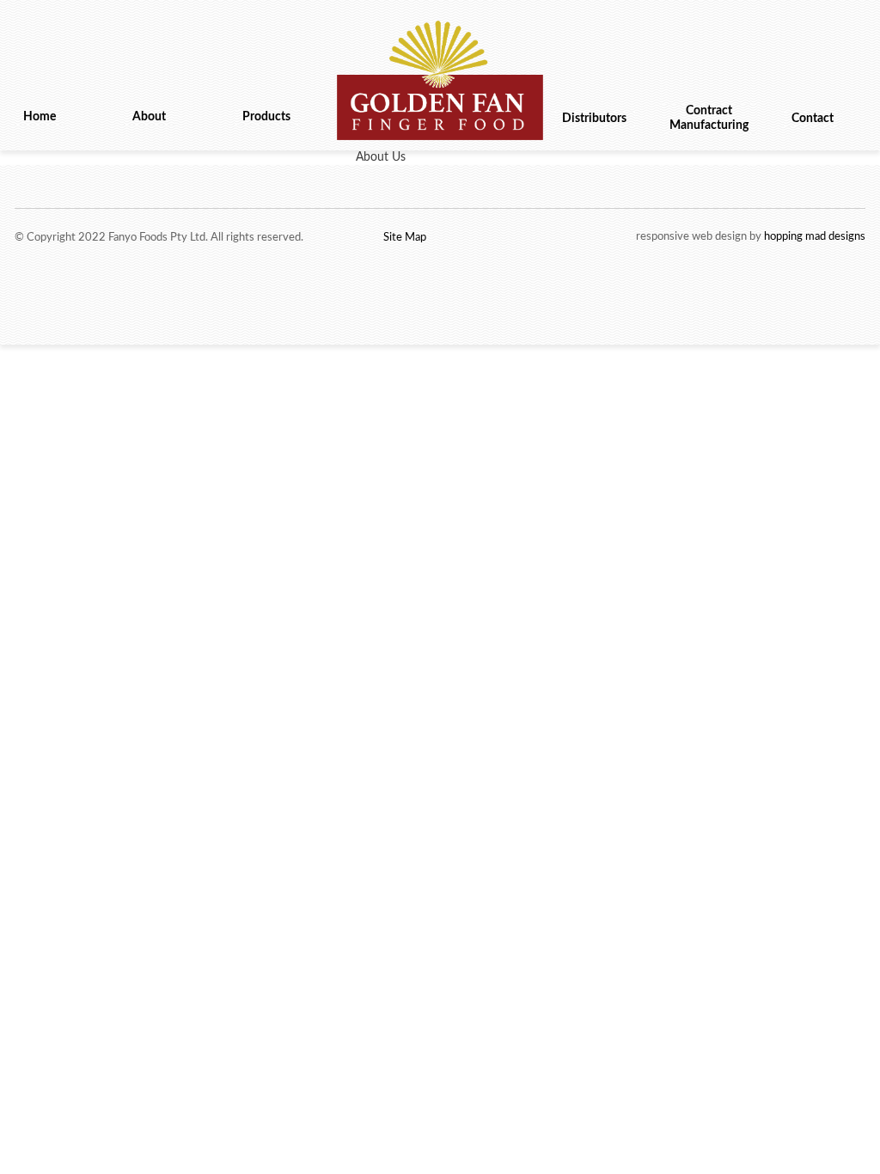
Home (39, 117)
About (149, 117)
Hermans (440, 85)
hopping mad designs (814, 236)
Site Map (404, 237)
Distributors (594, 119)
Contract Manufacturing (709, 118)
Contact (812, 119)
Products (266, 117)
